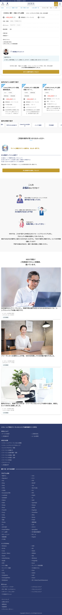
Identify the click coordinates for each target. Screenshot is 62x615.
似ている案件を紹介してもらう (31, 72)
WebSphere (5, 580)
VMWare (34, 553)
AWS (3, 563)
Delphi (33, 495)
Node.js (34, 505)
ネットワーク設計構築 (37, 565)
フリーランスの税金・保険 (8, 455)
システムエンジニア (37, 586)
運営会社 (4, 604)
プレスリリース (6, 462)
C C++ (33, 478)
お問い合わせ (5, 602)
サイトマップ (5, 599)
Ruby (3, 483)
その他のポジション (7, 594)
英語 (3, 519)
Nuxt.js (3, 522)
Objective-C (5, 478)
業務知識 (34, 522)
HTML (3, 488)
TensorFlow (34, 512)
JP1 (3, 570)
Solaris (33, 551)
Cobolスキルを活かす (25, 125)
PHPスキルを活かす (12, 125)
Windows (4, 546)
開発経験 (4, 537)
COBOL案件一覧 (35, 7)
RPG (33, 493)
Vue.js (3, 512)
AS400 (33, 507)
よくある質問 (35, 436)
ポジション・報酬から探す (12, 7)
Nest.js (33, 517)
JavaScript (4, 495)
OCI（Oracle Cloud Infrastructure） (40, 580)
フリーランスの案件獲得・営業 (9, 452)
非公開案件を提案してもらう (31, 170)
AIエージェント (5, 534)
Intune (33, 577)
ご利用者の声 (5, 436)
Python (4, 500)
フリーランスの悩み (7, 460)
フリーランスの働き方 (7, 450)
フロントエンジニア (37, 589)
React (3, 507)
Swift (33, 500)
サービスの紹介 (6, 433)
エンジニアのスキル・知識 (8, 447)
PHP (33, 480)
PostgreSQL (34, 560)
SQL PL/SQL (35, 488)
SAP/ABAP (4, 497)
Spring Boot (34, 529)
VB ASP (33, 483)
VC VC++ (34, 527)
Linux (3, 551)
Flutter (33, 519)
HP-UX (3, 548)
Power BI (4, 510)
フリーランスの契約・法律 (8, 457)
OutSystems (5, 575)
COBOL (11, 21)
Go (2, 524)
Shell (3, 485)
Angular (34, 537)
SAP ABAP (4, 527)
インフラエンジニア (37, 591)
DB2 (33, 555)
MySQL (3, 560)
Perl (3, 480)
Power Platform (5, 529)
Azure (33, 563)
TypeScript (34, 502)
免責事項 (4, 606)
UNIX (33, 546)
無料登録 (56, 5)
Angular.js (34, 510)
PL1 (33, 490)
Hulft (33, 575)
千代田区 (42, 17)
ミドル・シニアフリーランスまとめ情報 (11, 443)
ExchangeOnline (6, 577)
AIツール (34, 534)
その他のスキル (18, 21)
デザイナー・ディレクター (8, 591)
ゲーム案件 (5, 532)
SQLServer (34, 558)
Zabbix (33, 573)
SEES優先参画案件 (36, 532)
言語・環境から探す (24, 7)
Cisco (33, 570)
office (33, 515)
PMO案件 (51, 125)
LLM (33, 524)
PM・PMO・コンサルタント (9, 589)
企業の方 (7, 4)
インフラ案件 (38, 125)
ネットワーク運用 (6, 568)
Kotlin (3, 502)
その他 (3, 539)
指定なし (4, 475)
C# (32, 497)
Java (33, 475)
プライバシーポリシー (7, 609)
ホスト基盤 (5, 565)
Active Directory (5, 558)
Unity (3, 515)
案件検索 (2, 4)
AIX (32, 548)
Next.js (3, 505)
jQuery (3, 517)
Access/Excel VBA (6, 493)
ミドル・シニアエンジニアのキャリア (11, 445)
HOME (2, 7)
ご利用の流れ (35, 433)
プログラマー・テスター (15, 25)
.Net (33, 485)
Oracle (3, 555)
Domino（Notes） (6, 553)
